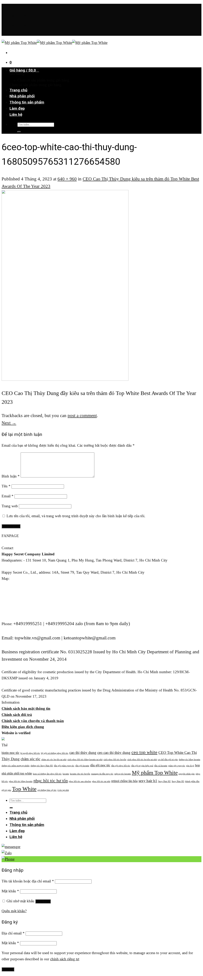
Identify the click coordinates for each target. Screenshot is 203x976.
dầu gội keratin (82, 766)
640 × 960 (67, 178)
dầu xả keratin (160, 766)
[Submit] (19, 131)
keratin (66, 774)
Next (9, 422)
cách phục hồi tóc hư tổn (114, 759)
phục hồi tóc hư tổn (51, 780)
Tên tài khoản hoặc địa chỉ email (28, 881)
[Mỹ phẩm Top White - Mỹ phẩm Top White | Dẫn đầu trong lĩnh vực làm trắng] (54, 43)
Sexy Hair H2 (164, 781)
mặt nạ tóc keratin (122, 774)
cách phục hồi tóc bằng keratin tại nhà (84, 759)
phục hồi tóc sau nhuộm (80, 781)
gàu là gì (190, 766)
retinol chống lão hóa (124, 781)
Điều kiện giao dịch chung (23, 727)
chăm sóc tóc (30, 759)
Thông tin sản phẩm (27, 102)
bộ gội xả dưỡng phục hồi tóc (54, 753)
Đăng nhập (43, 901)
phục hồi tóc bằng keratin (21, 781)
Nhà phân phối (22, 96)
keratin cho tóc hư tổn (80, 774)
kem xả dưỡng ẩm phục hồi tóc (47, 774)
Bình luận (11, 476)
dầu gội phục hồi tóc (120, 766)
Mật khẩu (10, 891)
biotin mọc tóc (10, 752)
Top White (24, 789)
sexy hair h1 (148, 781)
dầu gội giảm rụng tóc (64, 766)
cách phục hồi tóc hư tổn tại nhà (142, 759)
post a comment (82, 415)
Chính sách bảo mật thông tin (26, 708)
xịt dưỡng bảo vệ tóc (46, 790)
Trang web (10, 506)
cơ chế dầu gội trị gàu (168, 759)
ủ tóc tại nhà (63, 790)
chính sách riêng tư (64, 959)
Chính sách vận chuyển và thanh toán (33, 721)
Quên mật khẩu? (14, 911)
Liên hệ (16, 114)
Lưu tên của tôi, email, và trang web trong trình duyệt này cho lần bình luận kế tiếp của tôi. (76, 516)
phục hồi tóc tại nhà (101, 781)
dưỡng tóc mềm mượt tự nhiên (16, 766)
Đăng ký (8, 969)
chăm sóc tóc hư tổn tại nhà (53, 759)
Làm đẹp (17, 108)
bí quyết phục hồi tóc (30, 753)
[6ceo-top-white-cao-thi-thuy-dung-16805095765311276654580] (65, 379)
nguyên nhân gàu (187, 774)
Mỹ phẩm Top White (155, 773)
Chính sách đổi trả (17, 715)
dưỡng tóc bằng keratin (189, 759)
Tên (6, 486)
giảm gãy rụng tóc (176, 766)
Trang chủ (18, 90)
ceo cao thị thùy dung (113, 752)
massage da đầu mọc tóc (102, 774)
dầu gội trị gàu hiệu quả (142, 766)
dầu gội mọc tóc (100, 765)
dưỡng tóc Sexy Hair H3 (42, 766)
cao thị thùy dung (82, 752)
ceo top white (144, 752)
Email (7, 496)
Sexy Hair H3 (178, 781)
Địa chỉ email (13, 933)
